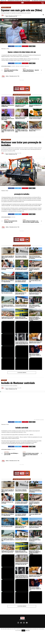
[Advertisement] (22, 83)
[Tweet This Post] (18, 46)
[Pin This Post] (25, 46)
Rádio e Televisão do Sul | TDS (11, 16)
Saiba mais (27, 630)
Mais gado (27, 66)
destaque (18, 66)
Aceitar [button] (23, 630)
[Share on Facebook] (11, 46)
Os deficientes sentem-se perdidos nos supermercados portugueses (23, 0)
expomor (22, 66)
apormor (13, 66)
